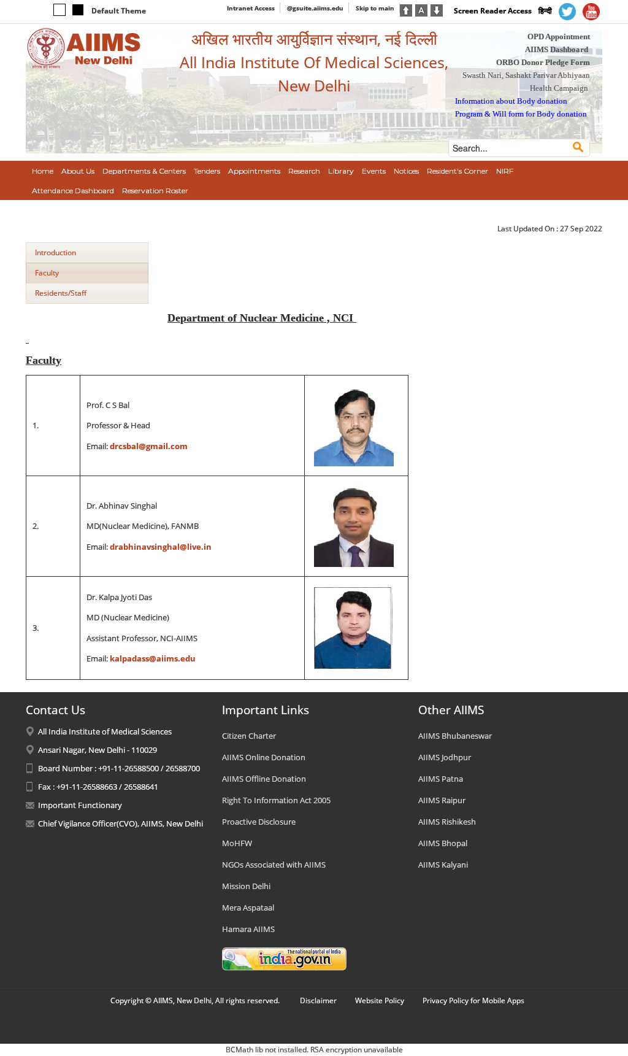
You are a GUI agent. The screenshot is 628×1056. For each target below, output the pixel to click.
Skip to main (375, 8)
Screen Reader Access (493, 11)
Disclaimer (318, 1000)
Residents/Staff (60, 293)
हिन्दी (545, 11)
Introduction (55, 252)
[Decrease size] (437, 9)
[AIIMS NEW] (84, 47)
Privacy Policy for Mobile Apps (473, 1000)
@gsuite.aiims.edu (315, 8)
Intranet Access (251, 8)
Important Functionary (80, 805)
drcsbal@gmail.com (149, 446)
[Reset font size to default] (421, 9)
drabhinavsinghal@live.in (161, 546)
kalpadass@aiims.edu (153, 658)
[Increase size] (406, 9)
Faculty (47, 273)
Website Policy (379, 1000)
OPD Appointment (558, 36)
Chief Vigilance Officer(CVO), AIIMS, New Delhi (120, 823)
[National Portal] (284, 957)
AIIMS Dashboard (556, 49)
